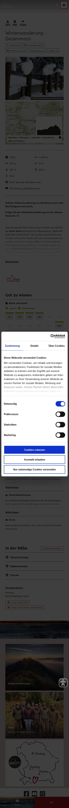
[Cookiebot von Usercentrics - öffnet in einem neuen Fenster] (50, 336)
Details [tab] (34, 345)
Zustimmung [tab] (12, 345)
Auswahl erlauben (34, 459)
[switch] (60, 414)
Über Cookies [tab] (57, 345)
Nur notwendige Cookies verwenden (34, 469)
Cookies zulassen (34, 449)
